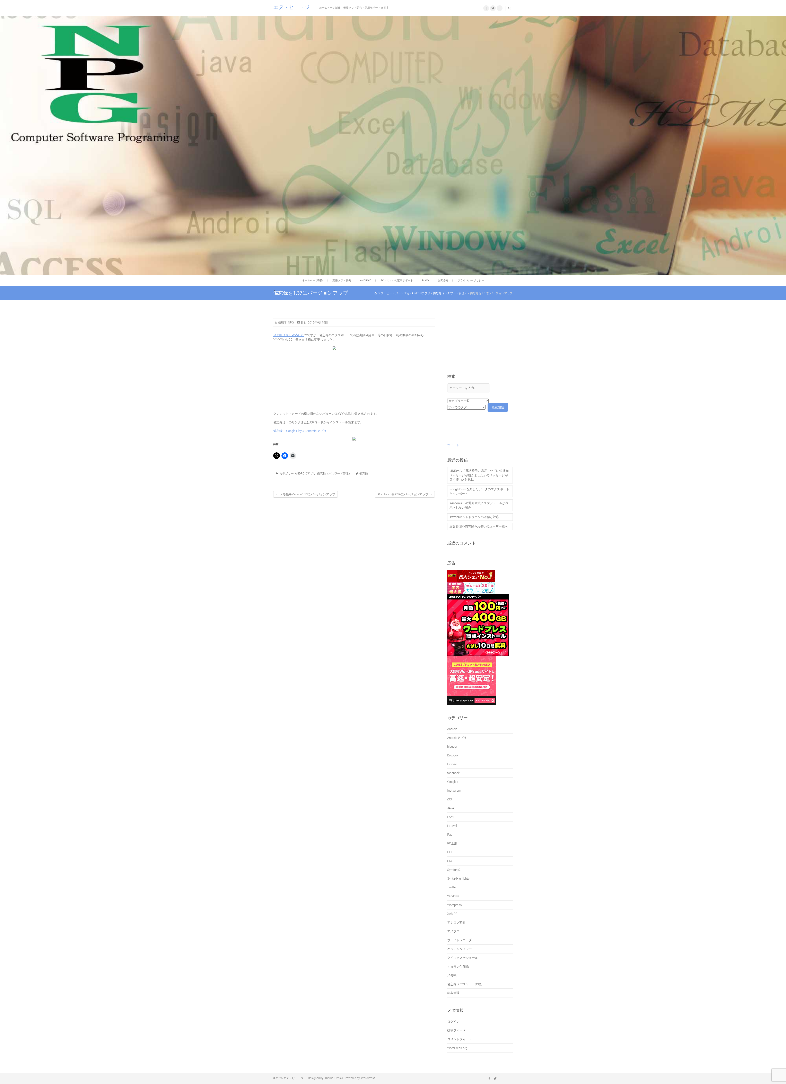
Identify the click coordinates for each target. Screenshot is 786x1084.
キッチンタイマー (459, 949)
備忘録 (363, 473)
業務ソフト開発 (341, 280)
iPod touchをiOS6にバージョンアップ (404, 494)
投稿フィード (456, 1030)
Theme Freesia (334, 1078)
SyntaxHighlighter (459, 878)
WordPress (368, 1078)
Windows (453, 896)
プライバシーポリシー (470, 280)
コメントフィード (459, 1039)
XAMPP (452, 914)
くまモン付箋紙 (458, 966)
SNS (450, 861)
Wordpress (454, 905)
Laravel (452, 826)
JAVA (450, 808)
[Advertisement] (480, 346)
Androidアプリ (305, 473)
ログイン (453, 1021)
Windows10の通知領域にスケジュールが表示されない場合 (478, 505)
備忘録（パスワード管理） (334, 473)
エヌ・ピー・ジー (294, 7)
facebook (453, 773)
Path (450, 834)
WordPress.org (457, 1048)
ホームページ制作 (312, 280)
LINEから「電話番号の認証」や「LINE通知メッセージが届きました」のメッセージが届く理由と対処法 (479, 475)
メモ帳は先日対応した (288, 335)
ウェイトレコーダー (461, 940)
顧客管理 (453, 993)
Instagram (454, 790)
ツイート (453, 445)
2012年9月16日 (317, 322)
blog (425, 280)
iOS (449, 799)
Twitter (452, 887)
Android (452, 729)
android (366, 280)
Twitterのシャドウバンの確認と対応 (474, 517)
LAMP (451, 817)
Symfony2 (454, 870)
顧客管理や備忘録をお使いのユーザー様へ (478, 526)
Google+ (452, 782)
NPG (290, 322)
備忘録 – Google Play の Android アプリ (299, 431)
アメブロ (453, 931)
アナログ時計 (456, 922)
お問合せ (443, 280)
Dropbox (452, 755)
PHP (450, 852)
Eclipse (452, 764)
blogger (452, 746)
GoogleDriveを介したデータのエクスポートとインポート (479, 491)
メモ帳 (451, 975)
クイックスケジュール (462, 958)
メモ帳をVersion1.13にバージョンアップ (305, 494)
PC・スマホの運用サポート (397, 280)
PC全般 (452, 843)
